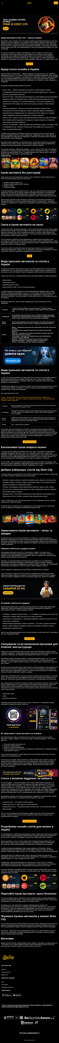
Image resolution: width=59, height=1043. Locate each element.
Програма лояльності (8, 987)
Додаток (4, 969)
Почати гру (29, 63)
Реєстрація (5, 984)
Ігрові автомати (6, 972)
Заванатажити (8, 592)
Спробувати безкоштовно (29, 441)
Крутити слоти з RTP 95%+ (29, 821)
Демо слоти (5, 974)
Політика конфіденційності (29, 1033)
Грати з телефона (29, 638)
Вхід (56, 2)
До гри (6, 28)
